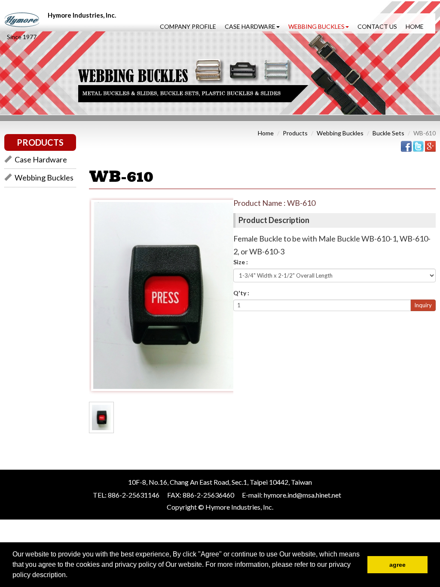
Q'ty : (241, 293)
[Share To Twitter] (418, 145)
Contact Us (377, 26)
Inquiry (423, 305)
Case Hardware (41, 159)
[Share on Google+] (430, 145)
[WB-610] (162, 294)
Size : (240, 262)
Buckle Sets (388, 133)
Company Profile (188, 26)
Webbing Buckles (44, 177)
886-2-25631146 (133, 495)
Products (295, 133)
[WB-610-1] (101, 416)
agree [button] (397, 564)
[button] (70, 576)
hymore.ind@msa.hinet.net (302, 495)
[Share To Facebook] (406, 145)
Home (415, 26)
